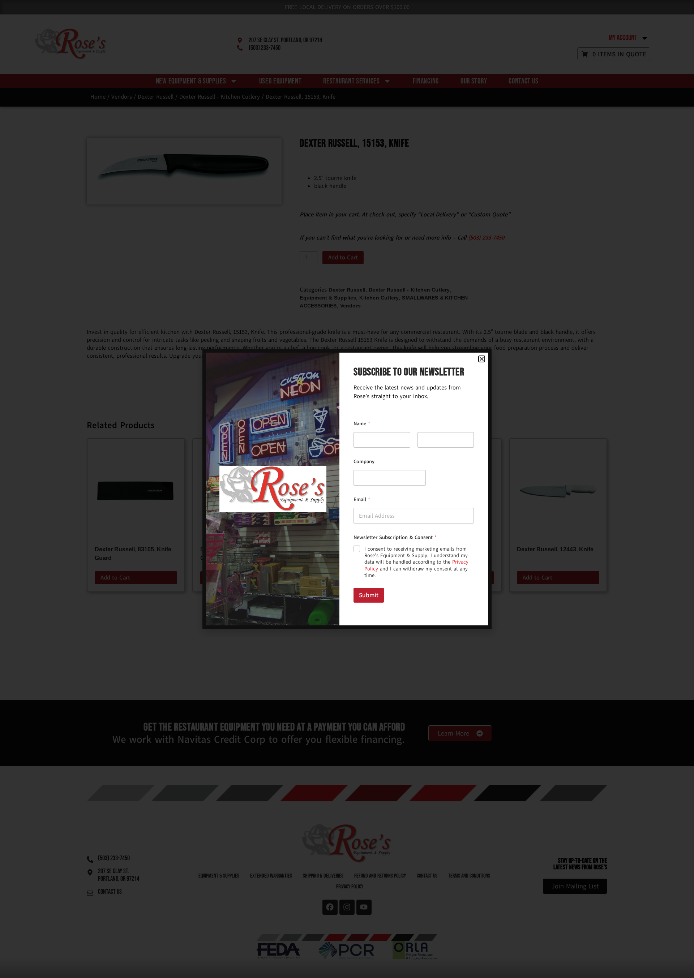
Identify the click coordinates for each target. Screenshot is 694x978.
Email (362, 499)
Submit (368, 595)
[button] (481, 359)
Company (364, 461)
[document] (347, 489)
